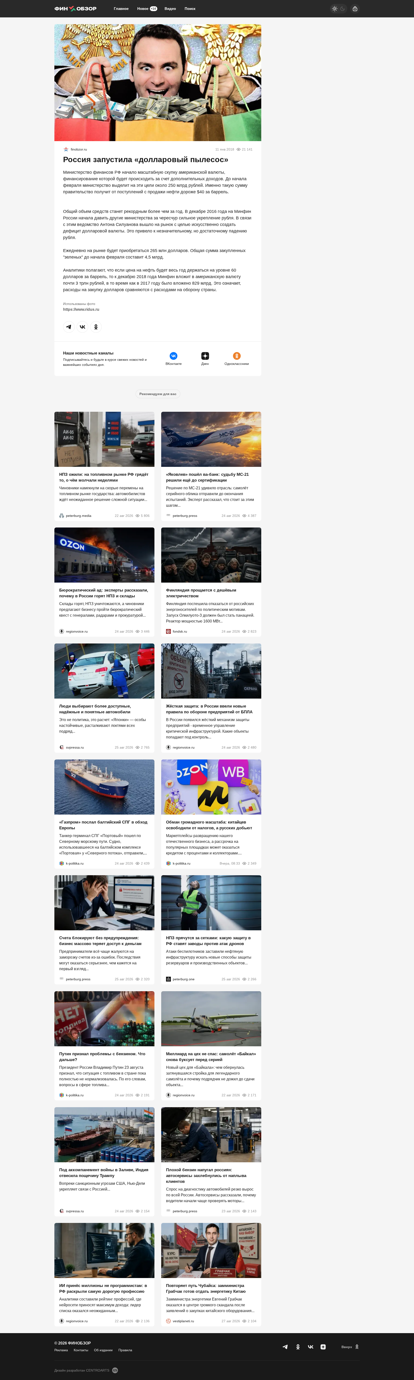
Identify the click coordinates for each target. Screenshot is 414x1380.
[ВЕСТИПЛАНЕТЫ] (168, 1321)
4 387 (252, 515)
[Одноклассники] (298, 1347)
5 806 (145, 515)
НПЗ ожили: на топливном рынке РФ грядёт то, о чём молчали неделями (103, 477)
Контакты (81, 1350)
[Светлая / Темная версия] (338, 9)
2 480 (252, 747)
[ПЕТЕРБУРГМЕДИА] (61, 515)
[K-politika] (61, 863)
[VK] (310, 1347)
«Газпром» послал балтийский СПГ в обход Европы (103, 825)
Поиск (190, 9)
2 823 (252, 631)
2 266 (252, 979)
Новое (146, 9)
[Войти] (355, 9)
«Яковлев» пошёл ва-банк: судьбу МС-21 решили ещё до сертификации (207, 477)
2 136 (145, 1321)
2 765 (145, 747)
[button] (69, 327)
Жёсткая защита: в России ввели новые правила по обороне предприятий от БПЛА (209, 709)
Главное (121, 9)
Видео (170, 9)
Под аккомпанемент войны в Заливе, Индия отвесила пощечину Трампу (103, 1172)
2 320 (145, 979)
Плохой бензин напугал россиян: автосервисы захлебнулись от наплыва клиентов (206, 1175)
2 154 (145, 1211)
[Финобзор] (75, 9)
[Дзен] (323, 1347)
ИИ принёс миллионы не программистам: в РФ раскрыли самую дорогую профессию (103, 1288)
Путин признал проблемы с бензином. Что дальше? (102, 1057)
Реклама (61, 1350)
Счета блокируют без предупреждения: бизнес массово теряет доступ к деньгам (100, 941)
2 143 (252, 1211)
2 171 (252, 1095)
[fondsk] (168, 631)
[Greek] (66, 149)
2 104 (252, 1321)
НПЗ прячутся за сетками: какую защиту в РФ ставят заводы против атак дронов (208, 941)
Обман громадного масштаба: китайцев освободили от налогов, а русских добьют (209, 825)
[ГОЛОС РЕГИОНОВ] (61, 631)
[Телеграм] (285, 1347)
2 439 (145, 863)
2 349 (252, 863)
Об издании (103, 1350)
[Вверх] (350, 1347)
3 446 (145, 631)
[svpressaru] (61, 747)
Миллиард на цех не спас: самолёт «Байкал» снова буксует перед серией (211, 1057)
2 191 (145, 1095)
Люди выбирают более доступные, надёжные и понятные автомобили (95, 709)
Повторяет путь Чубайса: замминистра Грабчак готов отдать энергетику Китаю (206, 1288)
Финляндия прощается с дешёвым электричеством (201, 593)
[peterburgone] (168, 979)
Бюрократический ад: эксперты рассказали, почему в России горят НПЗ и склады (103, 593)
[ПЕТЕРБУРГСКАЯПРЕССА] (168, 515)
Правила (125, 1350)
